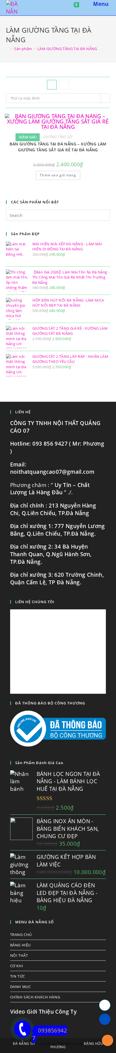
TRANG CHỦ (21, 934)
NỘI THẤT (19, 955)
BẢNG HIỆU (20, 945)
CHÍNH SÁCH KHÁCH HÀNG (35, 997)
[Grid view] (52, 84)
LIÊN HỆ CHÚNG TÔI (34, 601)
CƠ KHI (16, 965)
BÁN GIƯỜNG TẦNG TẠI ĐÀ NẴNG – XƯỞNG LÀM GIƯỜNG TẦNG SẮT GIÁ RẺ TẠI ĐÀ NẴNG (58, 146)
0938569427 (49, 1034)
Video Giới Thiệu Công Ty (43, 1011)
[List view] (64, 84)
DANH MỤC (20, 986)
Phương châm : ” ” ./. (50, 488)
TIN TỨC (17, 976)
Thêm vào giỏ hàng (58, 175)
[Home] (7, 48)
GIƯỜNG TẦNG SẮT (57, 136)
